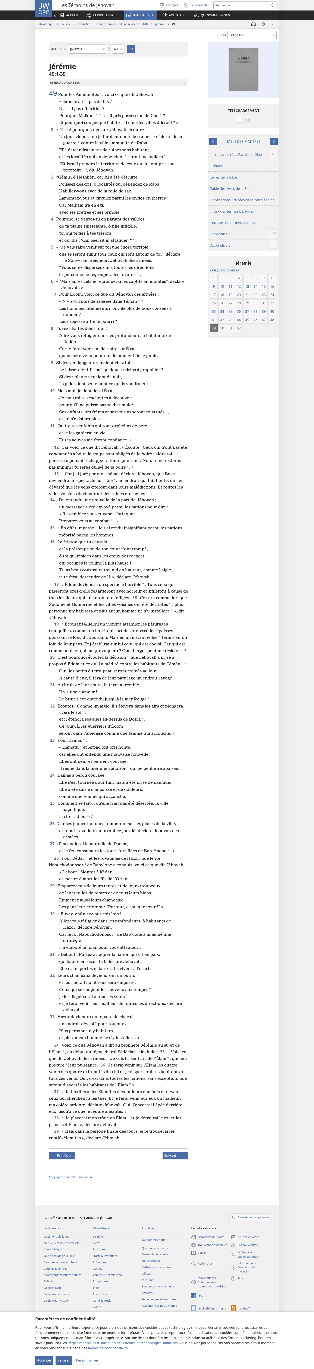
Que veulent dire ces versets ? (62, 1243)
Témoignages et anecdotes (159, 1299)
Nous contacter (151, 1261)
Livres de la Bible (223, 177)
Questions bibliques (56, 1236)
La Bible (66, 24)
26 (52, 823)
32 (52, 975)
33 (52, 1016)
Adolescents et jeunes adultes (62, 1275)
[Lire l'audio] (253, 24)
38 (56, 1118)
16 (52, 542)
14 (52, 500)
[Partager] (263, 24)
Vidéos (97, 1307)
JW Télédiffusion (103, 1300)
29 (52, 886)
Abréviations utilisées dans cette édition (242, 200)
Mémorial (148, 1280)
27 (52, 844)
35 (162, 1052)
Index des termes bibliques (232, 211)
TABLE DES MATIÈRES (243, 141)
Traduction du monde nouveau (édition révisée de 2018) (113, 24)
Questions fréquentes (155, 1248)
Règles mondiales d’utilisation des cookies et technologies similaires (123, 1343)
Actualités (148, 1228)
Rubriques (99, 1262)
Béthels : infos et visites (156, 1267)
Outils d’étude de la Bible (59, 1256)
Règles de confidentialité (108, 1348)
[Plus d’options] (272, 24)
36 (103, 1065)
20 (52, 657)
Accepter (44, 1360)
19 (56, 624)
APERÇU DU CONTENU (224, 270)
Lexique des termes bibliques (233, 222)
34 (56, 1045)
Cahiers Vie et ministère (108, 1275)
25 (52, 803)
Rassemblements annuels (158, 1286)
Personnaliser (87, 1360)
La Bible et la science (56, 1294)
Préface (216, 166)
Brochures (99, 1249)
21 (52, 685)
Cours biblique (53, 1249)
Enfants (48, 1281)
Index (96, 1288)
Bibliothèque (46, 24)
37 (56, 1091)
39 (56, 1131)
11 (52, 426)
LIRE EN (220, 35)
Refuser (63, 1360)
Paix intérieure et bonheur (60, 1262)
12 (56, 447)
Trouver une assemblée (209, 1245)
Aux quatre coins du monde (159, 1306)
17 (56, 584)
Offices (146, 1273)
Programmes (101, 1281)
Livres (96, 1243)
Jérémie (160, 24)
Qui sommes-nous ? (154, 1240)
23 (52, 740)
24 (52, 775)
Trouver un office (245, 1237)
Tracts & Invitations (105, 1256)
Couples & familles (55, 1269)
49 (53, 93)
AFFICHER (58, 49)
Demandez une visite (155, 1254)
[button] (102, 15)
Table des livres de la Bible (231, 188)
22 (52, 706)
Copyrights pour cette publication (70, 1177)
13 (56, 474)
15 (52, 528)
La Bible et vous (54, 1228)
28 (56, 858)
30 (52, 914)
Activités (147, 1293)
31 (52, 954)
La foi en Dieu (52, 1288)
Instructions (100, 1294)
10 (52, 391)
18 (135, 598)
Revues (97, 1269)
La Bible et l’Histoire (56, 1300)
